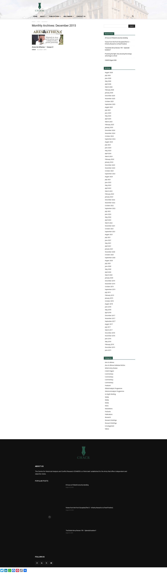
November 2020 (110, 252)
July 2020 (108, 263)
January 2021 (109, 249)
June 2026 (108, 78)
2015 (38, 21)
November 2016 (110, 336)
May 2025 (108, 116)
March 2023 (108, 191)
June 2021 (108, 240)
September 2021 (110, 231)
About (42, 16)
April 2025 (108, 119)
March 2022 (108, 223)
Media (107, 397)
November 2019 (110, 284)
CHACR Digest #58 (110, 60)
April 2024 (108, 153)
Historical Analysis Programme (114, 391)
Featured (108, 385)
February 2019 (109, 295)
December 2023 (110, 165)
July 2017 (108, 327)
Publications (54, 16)
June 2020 (108, 266)
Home (35, 16)
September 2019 (110, 289)
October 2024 (109, 136)
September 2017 (110, 321)
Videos (107, 429)
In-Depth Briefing (110, 394)
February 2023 (109, 194)
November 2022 (110, 203)
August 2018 (109, 304)
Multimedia (67, 16)
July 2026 (108, 75)
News (107, 406)
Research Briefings (111, 420)
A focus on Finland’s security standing (116, 38)
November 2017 (110, 318)
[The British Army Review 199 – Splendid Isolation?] (49, 540)
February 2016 (109, 344)
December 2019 (110, 281)
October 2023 (109, 171)
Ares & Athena (109, 362)
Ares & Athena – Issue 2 (42, 47)
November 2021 (110, 226)
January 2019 (109, 298)
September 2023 (110, 174)
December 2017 (110, 315)
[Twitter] (46, 563)
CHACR (34, 49)
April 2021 (108, 246)
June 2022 (108, 214)
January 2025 (109, 127)
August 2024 (109, 142)
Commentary (109, 374)
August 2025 (109, 107)
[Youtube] (51, 563)
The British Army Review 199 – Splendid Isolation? (117, 49)
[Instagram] (37, 563)
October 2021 (109, 229)
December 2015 (110, 347)
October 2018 (109, 301)
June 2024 (108, 148)
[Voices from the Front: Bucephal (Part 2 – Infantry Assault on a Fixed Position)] (49, 517)
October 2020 (109, 255)
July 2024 (108, 145)
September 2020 (110, 258)
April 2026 (108, 84)
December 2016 (110, 333)
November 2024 (110, 133)
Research (108, 417)
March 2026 (108, 87)
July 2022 (108, 211)
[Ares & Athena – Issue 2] (47, 37)
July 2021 (108, 237)
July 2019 (108, 292)
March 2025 (108, 122)
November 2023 (110, 168)
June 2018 (108, 307)
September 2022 (110, 208)
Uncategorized (109, 426)
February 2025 (109, 124)
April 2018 (108, 312)
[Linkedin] (42, 563)
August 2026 (109, 72)
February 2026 (109, 90)
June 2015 (108, 350)
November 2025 (110, 98)
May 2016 (108, 341)
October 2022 (109, 205)
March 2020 (108, 275)
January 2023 (109, 197)
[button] (132, 16)
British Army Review (111, 368)
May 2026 (108, 81)
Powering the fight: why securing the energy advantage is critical (118, 55)
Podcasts (108, 411)
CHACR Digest (109, 371)
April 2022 (108, 220)
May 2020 (108, 269)
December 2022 (110, 200)
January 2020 (109, 278)
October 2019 (109, 286)
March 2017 (108, 330)
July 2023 (108, 179)
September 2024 (110, 139)
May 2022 (108, 217)
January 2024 (109, 162)
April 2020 (108, 272)
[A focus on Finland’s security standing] (49, 494)
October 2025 (109, 101)
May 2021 (108, 243)
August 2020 (109, 260)
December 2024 (110, 130)
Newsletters (108, 409)
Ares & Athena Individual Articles (115, 365)
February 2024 (109, 159)
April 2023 (108, 188)
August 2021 (109, 234)
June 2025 (108, 113)
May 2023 (108, 185)
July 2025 (108, 110)
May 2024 (108, 150)
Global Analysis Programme (113, 388)
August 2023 (109, 177)
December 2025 (110, 96)
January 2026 (109, 93)
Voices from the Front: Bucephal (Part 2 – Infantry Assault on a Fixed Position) (117, 43)
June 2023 (108, 182)
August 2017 (109, 324)
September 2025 (110, 104)
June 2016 (108, 339)
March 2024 (108, 156)
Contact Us (81, 16)
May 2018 (108, 310)
